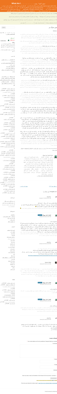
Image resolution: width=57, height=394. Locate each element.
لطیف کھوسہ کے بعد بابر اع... (9, 160)
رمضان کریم (8, 66)
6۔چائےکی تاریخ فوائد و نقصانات (51, 22)
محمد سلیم (12, 262)
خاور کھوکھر (12, 243)
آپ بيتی (44, 148)
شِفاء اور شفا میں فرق (10, 136)
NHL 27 (11, 69)
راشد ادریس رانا (11, 247)
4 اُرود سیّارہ (12, 219)
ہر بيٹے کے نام (12, 167)
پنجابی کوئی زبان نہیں (10, 184)
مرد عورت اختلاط (11, 179)
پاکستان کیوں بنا (12, 172)
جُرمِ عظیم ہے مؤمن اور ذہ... (9, 138)
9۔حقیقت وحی (23, 22)
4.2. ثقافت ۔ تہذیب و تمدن (33, 19)
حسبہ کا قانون (12, 134)
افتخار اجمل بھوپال (47, 215)
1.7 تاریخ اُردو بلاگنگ (14, 13)
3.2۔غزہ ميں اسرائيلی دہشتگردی (51, 19)
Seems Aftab (48, 262)
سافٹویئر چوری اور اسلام (10, 141)
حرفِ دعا (13, 242)
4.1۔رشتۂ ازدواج (41, 19)
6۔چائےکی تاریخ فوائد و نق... (9, 126)
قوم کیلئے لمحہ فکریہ (10, 151)
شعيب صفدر (12, 250)
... (14, 102)
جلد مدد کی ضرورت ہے (10, 105)
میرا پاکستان (12, 264)
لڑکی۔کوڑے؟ (12, 165)
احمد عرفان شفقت (11, 230)
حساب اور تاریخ (24, 186)
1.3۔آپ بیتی (38, 13)
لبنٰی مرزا (13, 259)
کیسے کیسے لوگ (11, 129)
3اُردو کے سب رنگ (11, 218)
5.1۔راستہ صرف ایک (23, 19)
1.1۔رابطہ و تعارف (50, 13)
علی (14, 254)
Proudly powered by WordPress (51, 391)
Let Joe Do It (8, 100)
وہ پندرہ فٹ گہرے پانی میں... (9, 173)
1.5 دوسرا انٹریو (27, 13)
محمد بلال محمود (11, 260)
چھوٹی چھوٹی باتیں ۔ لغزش (9, 119)
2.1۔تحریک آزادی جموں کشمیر (51, 16)
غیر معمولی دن (12, 177)
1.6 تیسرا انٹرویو (21, 13)
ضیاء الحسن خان (11, 252)
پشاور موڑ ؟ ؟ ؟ (53, 186)
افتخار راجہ (12, 231)
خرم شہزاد (12, 245)
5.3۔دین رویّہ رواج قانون (8, 19)
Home (55, 13)
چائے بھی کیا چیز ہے (10, 182)
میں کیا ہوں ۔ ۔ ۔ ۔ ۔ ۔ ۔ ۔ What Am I (28, 3)
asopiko (11, 59)
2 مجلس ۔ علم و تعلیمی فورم (9, 216)
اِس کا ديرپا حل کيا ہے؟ (9, 156)
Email (55, 364)
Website (55, 370)
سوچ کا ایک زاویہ (11, 180)
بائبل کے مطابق (12, 122)
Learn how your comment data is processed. (39, 383)
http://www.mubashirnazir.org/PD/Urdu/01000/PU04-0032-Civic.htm (42, 255)
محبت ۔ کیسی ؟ (11, 185)
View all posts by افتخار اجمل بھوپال (45, 175)
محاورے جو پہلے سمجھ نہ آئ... (9, 168)
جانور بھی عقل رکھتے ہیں (9, 92)
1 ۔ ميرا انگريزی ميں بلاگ (10, 201)
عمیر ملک (13, 255)
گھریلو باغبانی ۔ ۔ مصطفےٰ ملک (8, 257)
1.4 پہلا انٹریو (33, 13)
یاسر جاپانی (12, 269)
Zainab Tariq (10, 63)
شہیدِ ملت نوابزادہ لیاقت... (9, 114)
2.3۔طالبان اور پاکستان (26, 16)
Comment (54, 343)
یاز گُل (13, 267)
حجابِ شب (12, 240)
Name (55, 359)
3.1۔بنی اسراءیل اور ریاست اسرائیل (15, 16)
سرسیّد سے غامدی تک (10, 153)
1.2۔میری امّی (44, 13)
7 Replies (55, 30)
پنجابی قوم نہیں (11, 124)
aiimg (12, 66)
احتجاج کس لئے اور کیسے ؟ (9, 146)
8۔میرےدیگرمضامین (30, 22)
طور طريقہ (36, 148)
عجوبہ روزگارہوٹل (11, 192)
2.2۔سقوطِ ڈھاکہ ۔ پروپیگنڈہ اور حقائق (38, 16)
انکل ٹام (13, 235)
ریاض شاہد (12, 249)
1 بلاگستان (13, 214)
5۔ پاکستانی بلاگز (11, 221)
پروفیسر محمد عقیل (11, 237)
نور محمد (13, 266)
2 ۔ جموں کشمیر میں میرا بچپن (8, 202)
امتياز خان (13, 233)
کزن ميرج (13, 144)
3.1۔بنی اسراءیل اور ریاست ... (9, 109)
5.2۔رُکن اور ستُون (16, 19)
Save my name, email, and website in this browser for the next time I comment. (39, 375)
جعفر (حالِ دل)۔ (11, 238)
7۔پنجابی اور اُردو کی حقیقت (40, 22)
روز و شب (41, 148)
